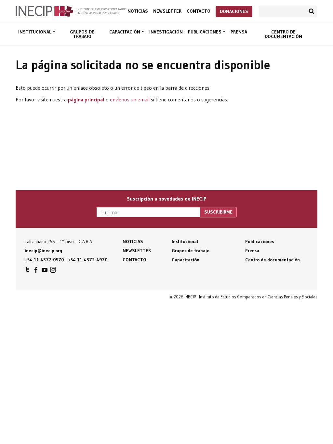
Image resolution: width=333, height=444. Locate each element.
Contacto (198, 11)
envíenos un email (130, 99)
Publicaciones (205, 32)
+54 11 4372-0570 (44, 260)
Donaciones (234, 11)
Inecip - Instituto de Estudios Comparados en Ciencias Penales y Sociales (71, 11)
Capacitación (125, 32)
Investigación (166, 32)
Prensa (239, 32)
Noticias (137, 11)
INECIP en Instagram (53, 271)
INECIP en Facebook (36, 271)
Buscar (311, 11)
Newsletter (167, 11)
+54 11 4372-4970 (88, 260)
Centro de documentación (283, 34)
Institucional (35, 32)
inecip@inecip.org (43, 251)
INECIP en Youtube (44, 271)
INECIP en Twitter (28, 271)
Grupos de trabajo (82, 34)
